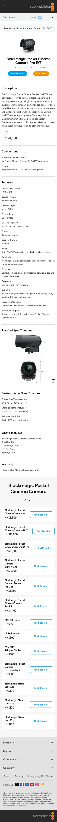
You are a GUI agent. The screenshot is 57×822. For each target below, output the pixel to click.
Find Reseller (17, 73)
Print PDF (41, 73)
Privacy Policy (20, 805)
